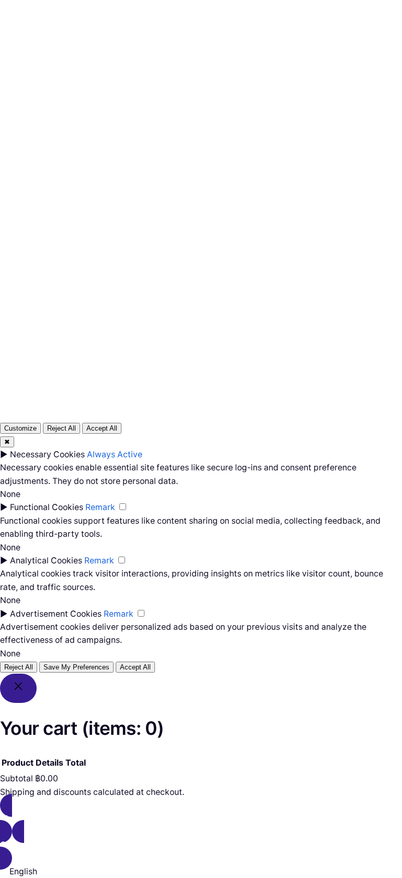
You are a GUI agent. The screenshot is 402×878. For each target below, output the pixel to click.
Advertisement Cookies (56, 614)
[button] (201, 871)
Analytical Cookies (46, 560)
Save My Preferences (76, 667)
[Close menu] (182, 30)
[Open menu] (152, 47)
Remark (100, 507)
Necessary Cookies (47, 454)
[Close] (18, 688)
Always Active (114, 454)
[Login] (238, 47)
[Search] (327, 266)
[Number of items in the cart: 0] (263, 47)
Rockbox (42, 47)
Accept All (101, 428)
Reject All (61, 428)
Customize (20, 428)
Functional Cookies (46, 507)
